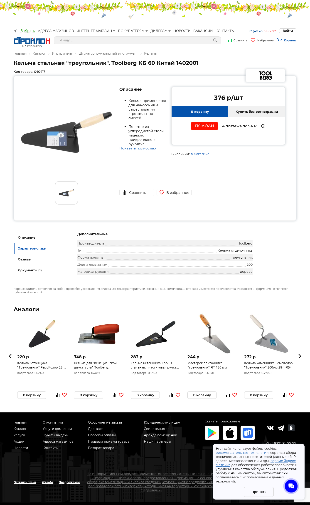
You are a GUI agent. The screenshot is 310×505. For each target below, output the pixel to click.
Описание (26, 237)
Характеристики (32, 248)
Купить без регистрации (257, 112)
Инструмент (62, 53)
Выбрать (27, 31)
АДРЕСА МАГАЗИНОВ (56, 31)
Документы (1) (30, 270)
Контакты (50, 448)
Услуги (19, 435)
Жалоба (47, 482)
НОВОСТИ (182, 31)
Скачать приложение (222, 421)
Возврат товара (101, 448)
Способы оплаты (102, 435)
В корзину (200, 112)
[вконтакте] (270, 427)
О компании (53, 422)
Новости (21, 448)
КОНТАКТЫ (225, 31)
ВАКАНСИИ (203, 31)
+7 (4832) (262, 31)
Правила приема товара (108, 441)
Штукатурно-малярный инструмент (108, 53)
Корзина (290, 40)
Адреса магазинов (58, 441)
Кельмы (150, 53)
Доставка (95, 429)
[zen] (280, 427)
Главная (20, 53)
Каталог (39, 53)
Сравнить (240, 40)
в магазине (200, 154)
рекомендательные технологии (242, 453)
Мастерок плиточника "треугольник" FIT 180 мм (207, 365)
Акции (19, 441)
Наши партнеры (157, 441)
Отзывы (25, 259)
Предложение (69, 482)
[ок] (291, 427)
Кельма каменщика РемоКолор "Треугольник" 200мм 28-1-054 (268, 365)
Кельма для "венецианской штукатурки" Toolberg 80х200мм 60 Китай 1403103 (96, 365)
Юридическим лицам (162, 422)
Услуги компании (57, 429)
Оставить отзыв (25, 482)
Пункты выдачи (56, 435)
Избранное (265, 40)
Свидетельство (157, 429)
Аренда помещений (160, 435)
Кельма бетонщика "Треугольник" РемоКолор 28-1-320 (41, 365)
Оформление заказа (105, 422)
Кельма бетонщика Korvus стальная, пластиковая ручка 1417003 (153, 365)
